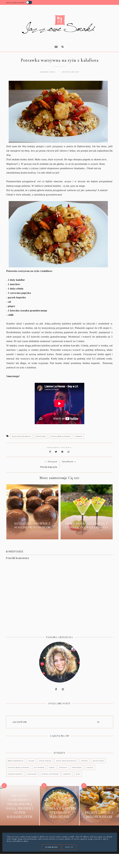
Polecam (63, 767)
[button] (31, 45)
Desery (84, 761)
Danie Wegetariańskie (21, 436)
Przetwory (77, 767)
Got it (69, 847)
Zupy (78, 774)
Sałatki (89, 767)
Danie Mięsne (45, 761)
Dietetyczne (40, 436)
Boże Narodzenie (15, 761)
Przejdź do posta (32, 534)
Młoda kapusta (48, 467)
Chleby (31, 761)
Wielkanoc (32, 774)
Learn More (51, 847)
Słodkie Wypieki (15, 774)
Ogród (52, 767)
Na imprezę (39, 767)
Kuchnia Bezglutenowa (60, 436)
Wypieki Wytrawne (50, 774)
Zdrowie (78, 436)
